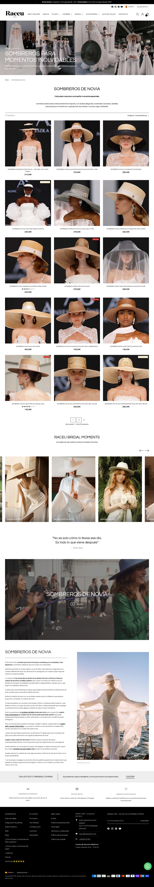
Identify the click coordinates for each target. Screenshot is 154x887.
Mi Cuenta (33, 818)
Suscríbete (33, 835)
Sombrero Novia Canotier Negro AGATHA (28, 229)
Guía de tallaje (10, 818)
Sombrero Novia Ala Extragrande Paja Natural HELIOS (126, 404)
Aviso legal (55, 827)
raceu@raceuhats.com (87, 834)
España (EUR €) (142, 6)
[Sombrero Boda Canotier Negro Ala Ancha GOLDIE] (126, 260)
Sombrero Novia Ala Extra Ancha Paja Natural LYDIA (77, 169)
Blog (7, 835)
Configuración (34, 827)
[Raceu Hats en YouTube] (122, 7)
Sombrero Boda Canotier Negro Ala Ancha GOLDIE (125, 286)
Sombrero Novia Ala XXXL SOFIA (28, 346)
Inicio (7, 80)
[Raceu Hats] (14, 14)
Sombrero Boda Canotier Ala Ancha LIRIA (126, 346)
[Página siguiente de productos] (84, 419)
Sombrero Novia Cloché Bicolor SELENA (126, 169)
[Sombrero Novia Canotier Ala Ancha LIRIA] (28, 378)
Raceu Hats (21, 876)
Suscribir (145, 820)
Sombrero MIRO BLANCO (64, 519)
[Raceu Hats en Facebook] (112, 7)
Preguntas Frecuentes (13, 823)
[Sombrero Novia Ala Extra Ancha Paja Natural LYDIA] (77, 143)
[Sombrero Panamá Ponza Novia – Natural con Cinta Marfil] (28, 143)
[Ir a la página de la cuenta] (142, 14)
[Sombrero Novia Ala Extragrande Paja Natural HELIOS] (126, 378)
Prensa (8, 857)
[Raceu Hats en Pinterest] (119, 7)
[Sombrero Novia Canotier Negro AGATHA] (28, 203)
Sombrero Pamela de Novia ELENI (77, 286)
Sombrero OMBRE (14, 519)
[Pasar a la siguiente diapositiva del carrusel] (147, 450)
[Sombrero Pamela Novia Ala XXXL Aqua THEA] (77, 203)
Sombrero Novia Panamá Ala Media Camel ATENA (28, 286)
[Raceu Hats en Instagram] (115, 7)
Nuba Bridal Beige (11, 715)
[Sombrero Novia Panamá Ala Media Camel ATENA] (28, 260)
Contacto (33, 831)
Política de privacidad (59, 835)
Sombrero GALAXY (107, 519)
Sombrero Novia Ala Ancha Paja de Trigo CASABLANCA (77, 346)
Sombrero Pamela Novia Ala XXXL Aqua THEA (77, 229)
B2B (6, 831)
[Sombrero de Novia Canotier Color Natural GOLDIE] (77, 378)
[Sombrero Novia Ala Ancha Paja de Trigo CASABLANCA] (77, 321)
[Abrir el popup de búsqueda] (137, 14)
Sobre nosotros (11, 827)
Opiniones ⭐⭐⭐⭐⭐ (15, 861)
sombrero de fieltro (28, 712)
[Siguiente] (118, 2)
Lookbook (9, 853)
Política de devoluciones (60, 823)
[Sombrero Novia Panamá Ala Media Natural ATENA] (126, 203)
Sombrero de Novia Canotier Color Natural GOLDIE (77, 404)
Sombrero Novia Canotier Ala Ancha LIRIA (28, 404)
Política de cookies (58, 839)
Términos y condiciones (60, 831)
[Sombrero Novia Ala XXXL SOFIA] (28, 321)
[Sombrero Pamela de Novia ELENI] (77, 260)
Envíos (53, 818)
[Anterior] (35, 2)
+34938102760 (84, 839)
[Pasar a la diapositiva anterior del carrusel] (141, 451)
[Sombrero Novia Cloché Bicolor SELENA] (126, 143)
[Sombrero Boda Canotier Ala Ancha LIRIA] (126, 321)
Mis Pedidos (34, 823)
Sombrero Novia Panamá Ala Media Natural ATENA (126, 229)
